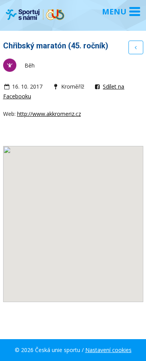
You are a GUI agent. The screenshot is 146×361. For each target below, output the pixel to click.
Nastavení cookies (108, 350)
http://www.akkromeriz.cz (49, 113)
